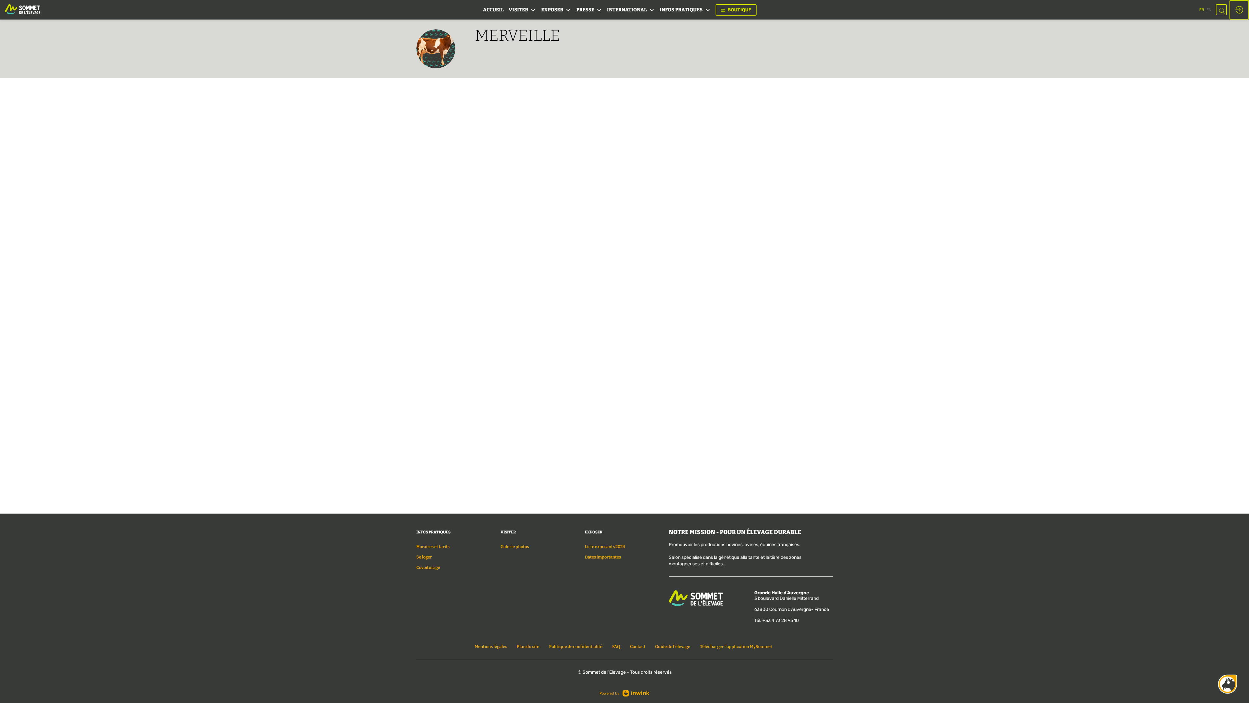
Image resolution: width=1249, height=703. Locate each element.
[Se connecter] (1239, 10)
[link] (493, 10)
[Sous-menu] (533, 10)
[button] (736, 10)
